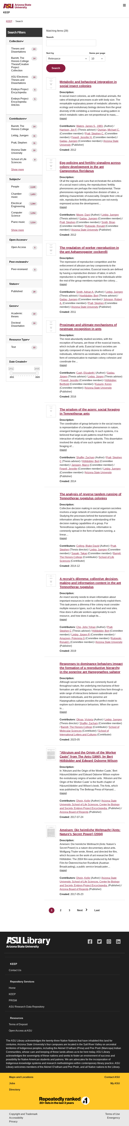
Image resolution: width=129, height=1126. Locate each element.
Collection (15, 41)
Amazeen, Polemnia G (72, 638)
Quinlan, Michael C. (109, 129)
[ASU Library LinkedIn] (118, 941)
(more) (63, 118)
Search (50, 37)
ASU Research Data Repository (26, 1006)
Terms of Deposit (18, 1024)
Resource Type (18, 339)
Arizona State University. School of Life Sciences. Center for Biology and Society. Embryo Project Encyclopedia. (90, 804)
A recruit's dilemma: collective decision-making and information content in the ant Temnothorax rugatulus (90, 583)
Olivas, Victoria (84, 719)
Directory (14, 1089)
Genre (13, 306)
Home (12, 988)
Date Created (17, 362)
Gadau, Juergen (69, 141)
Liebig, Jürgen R (80, 634)
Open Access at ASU (20, 1030)
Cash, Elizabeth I (85, 372)
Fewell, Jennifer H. (81, 137)
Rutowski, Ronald (95, 226)
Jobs (12, 1083)
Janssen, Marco (80, 465)
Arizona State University (84, 229)
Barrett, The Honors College (76, 727)
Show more (17, 169)
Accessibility (16, 1117)
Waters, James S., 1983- (89, 126)
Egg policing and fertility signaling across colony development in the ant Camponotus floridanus (90, 167)
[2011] (11, 373)
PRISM (13, 1000)
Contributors (17, 119)
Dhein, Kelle (83, 800)
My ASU (115, 1083)
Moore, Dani (83, 214)
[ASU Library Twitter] (99, 941)
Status (13, 284)
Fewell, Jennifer (70, 380)
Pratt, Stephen (68, 222)
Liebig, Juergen (110, 214)
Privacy (13, 1121)
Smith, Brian (108, 222)
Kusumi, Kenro (103, 384)
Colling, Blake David (87, 546)
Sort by (50, 53)
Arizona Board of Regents (74, 812)
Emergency (113, 1117)
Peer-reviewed (17, 262)
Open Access (17, 240)
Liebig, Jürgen (96, 376)
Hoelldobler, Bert (88, 295)
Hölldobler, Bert (90, 461)
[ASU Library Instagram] (109, 941)
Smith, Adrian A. (85, 292)
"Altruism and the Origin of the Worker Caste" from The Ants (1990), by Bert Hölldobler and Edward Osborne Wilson (88, 756)
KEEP (6, 12)
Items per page (97, 53)
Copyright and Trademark (23, 1114)
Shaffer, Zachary (85, 457)
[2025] (37, 373)
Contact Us (15, 970)
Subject (13, 179)
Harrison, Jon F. (68, 129)
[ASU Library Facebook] (90, 941)
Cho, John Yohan (86, 627)
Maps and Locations (21, 1077)
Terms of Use (112, 1114)
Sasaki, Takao (79, 553)
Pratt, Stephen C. (94, 133)
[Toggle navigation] (124, 5)
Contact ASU (112, 1077)
